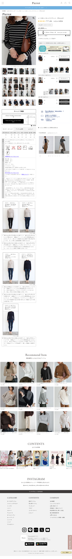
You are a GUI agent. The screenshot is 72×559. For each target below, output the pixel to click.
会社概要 (52, 501)
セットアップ (10, 517)
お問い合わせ (53, 515)
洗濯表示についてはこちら (12, 156)
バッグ (9, 522)
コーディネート (33, 510)
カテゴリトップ (11, 11)
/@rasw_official (35, 485)
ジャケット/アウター (12, 503)
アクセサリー (10, 524)
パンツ (9, 508)
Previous (3, 41)
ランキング (32, 506)
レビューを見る (58, 21)
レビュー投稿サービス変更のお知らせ (49, 127)
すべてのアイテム (11, 501)
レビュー (30, 129)
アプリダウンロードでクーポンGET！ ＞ (36, 7)
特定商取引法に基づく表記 (57, 510)
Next (34, 41)
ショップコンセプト (55, 503)
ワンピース (10, 512)
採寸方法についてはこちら (12, 172)
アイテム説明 (19, 129)
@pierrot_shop (27, 485)
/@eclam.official (44, 485)
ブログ (30, 508)
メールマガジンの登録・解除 (57, 517)
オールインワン (11, 515)
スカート (9, 510)
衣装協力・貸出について (56, 508)
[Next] (70, 458)
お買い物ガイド (54, 506)
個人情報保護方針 (54, 512)
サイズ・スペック (8, 129)
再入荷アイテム (33, 503)
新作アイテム (32, 501)
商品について (25, 174)
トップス (19, 11)
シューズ (9, 519)
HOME (4, 11)
